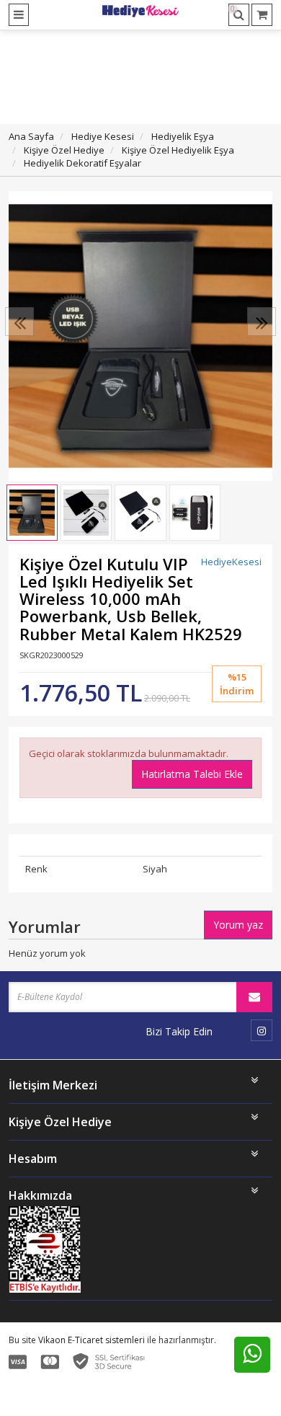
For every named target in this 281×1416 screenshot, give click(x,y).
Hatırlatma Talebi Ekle (192, 774)
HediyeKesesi (231, 561)
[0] (261, 15)
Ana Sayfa (31, 136)
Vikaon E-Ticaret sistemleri (91, 1340)
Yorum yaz (238, 925)
